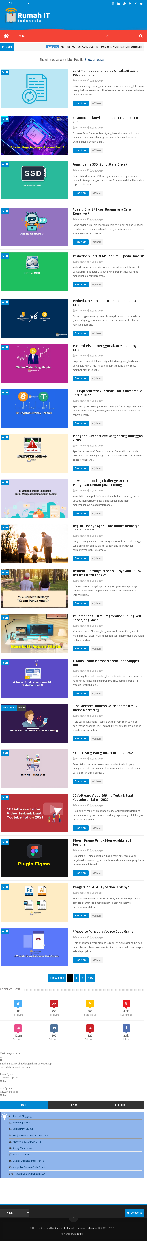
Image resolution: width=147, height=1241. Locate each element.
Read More (81, 103)
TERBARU (72, 1105)
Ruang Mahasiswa (22, 1148)
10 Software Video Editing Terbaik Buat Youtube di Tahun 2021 (103, 798)
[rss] (130, 3)
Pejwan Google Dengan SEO (29, 1173)
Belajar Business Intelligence (28, 1160)
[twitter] (141, 3)
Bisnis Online (9, 707)
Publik (5, 72)
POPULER (120, 1105)
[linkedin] (118, 3)
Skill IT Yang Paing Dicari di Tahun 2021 (104, 753)
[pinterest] (124, 3)
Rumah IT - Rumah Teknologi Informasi (76, 1228)
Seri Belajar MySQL (23, 1128)
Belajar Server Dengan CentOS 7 (30, 1135)
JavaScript (37, 46)
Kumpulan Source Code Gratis (29, 1167)
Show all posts (94, 59)
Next (90, 977)
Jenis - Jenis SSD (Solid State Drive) (100, 165)
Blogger (78, 1233)
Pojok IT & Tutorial (23, 1154)
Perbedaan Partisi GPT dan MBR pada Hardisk (108, 256)
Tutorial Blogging (22, 1116)
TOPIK (24, 1105)
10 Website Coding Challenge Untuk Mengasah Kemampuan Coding (100, 483)
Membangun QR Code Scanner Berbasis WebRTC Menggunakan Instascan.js (95, 46)
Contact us (136, 1212)
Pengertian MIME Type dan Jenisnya (101, 887)
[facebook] (135, 3)
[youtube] (112, 3)
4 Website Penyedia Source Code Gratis (103, 932)
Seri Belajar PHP (21, 1122)
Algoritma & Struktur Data (27, 1141)
